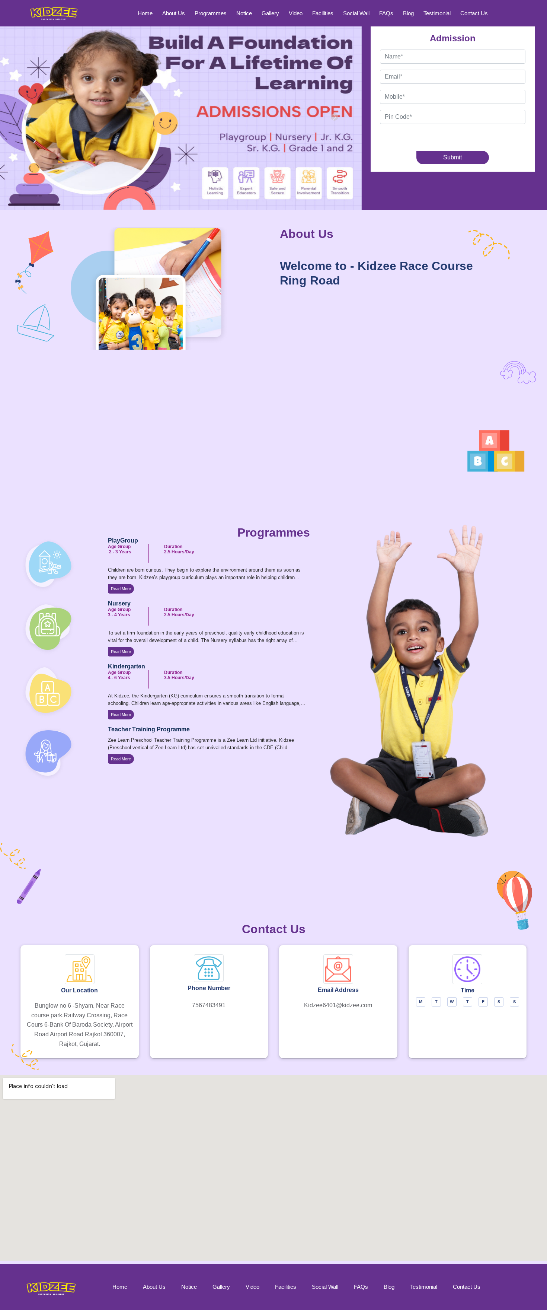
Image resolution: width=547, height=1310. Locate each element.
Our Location (79, 990)
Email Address (338, 990)
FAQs (386, 13)
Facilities (322, 13)
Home (145, 13)
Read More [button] (121, 588)
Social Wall (356, 13)
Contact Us (474, 13)
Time (467, 990)
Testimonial (437, 13)
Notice (244, 13)
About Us (173, 13)
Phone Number (209, 988)
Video (296, 13)
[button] (27, 117)
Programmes (211, 13)
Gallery (270, 13)
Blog (408, 13)
